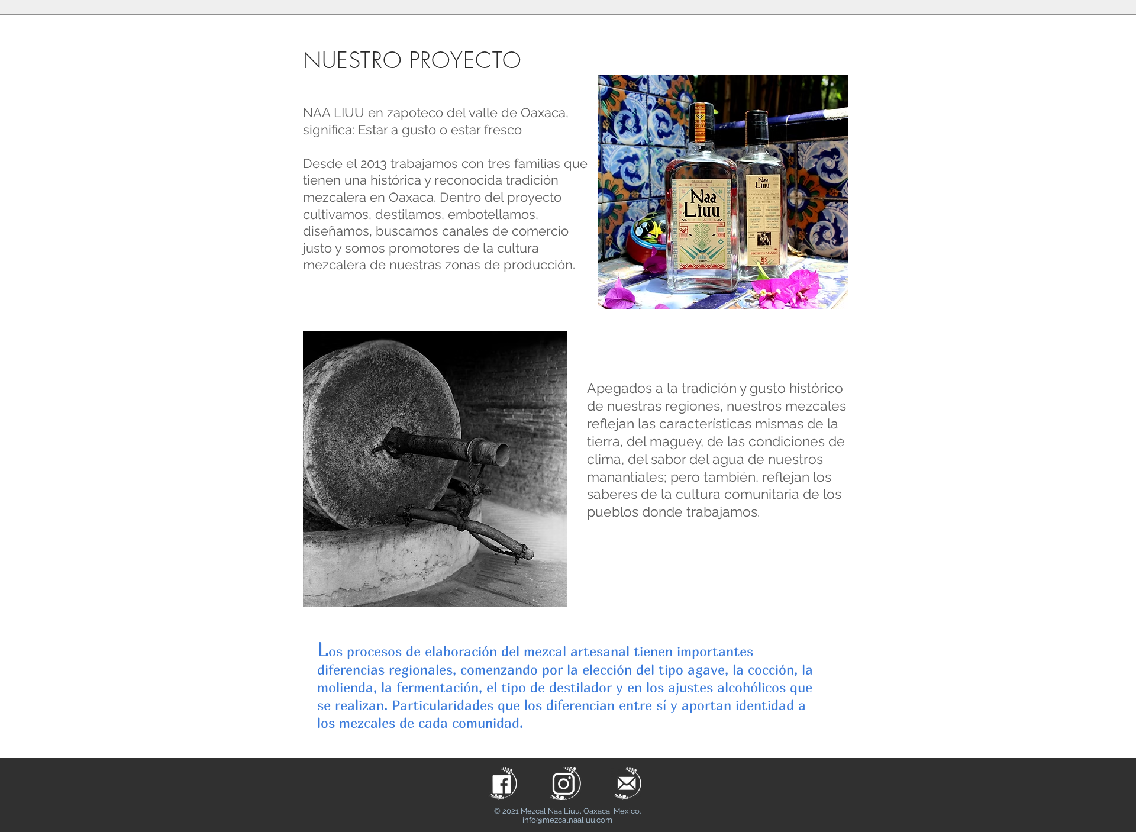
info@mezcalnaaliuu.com (567, 819)
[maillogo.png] (627, 783)
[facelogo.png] (503, 783)
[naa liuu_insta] (565, 783)
